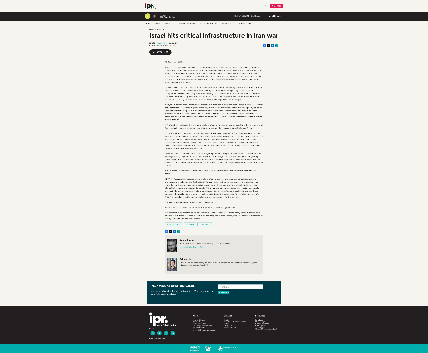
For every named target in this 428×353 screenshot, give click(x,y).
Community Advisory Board (203, 325)
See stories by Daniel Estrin (192, 247)
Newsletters (244, 23)
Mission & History (199, 320)
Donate (277, 6)
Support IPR (227, 23)
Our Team (196, 322)
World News (204, 224)
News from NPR (156, 29)
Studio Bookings (230, 327)
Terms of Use (260, 327)
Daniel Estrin (162, 43)
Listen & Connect (208, 23)
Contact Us (228, 325)
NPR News (190, 224)
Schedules (259, 320)
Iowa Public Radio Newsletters (235, 322)
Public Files (197, 329)
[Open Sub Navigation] (152, 23)
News (147, 23)
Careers (226, 323)
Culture (169, 23)
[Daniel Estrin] (172, 245)
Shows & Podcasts (186, 23)
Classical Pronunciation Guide (266, 329)
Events (226, 320)
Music (157, 23)
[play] (147, 16)
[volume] (154, 16)
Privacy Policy (260, 325)
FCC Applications (199, 327)
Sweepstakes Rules (262, 323)
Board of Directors (199, 323)
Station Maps (260, 322)
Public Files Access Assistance (204, 331)
